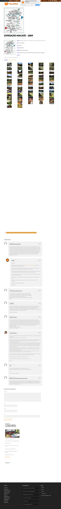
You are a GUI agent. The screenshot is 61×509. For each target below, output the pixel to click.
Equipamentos (6, 496)
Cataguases (15, 232)
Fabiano (13, 260)
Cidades (5, 493)
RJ (19, 232)
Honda (32, 494)
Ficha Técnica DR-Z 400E (31, 491)
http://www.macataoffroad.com (30, 265)
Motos (5, 500)
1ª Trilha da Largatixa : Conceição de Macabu (10, 425)
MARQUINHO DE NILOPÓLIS (15, 244)
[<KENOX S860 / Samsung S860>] (9, 87)
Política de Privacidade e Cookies (46, 495)
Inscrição (5, 502)
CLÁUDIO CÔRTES (13, 317)
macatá (8, 232)
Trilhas (18, 38)
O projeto (42, 487)
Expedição (25, 232)
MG (21, 232)
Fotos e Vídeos (22, 38)
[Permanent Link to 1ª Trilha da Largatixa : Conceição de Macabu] (12, 433)
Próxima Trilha (6, 492)
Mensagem (5, 391)
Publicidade (6, 499)
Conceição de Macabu (32, 232)
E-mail (5, 408)
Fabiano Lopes (7, 38)
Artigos (5, 489)
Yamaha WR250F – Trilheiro (26, 494)
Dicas (5, 495)
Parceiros (42, 489)
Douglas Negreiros (10, 427)
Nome (5, 403)
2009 (11, 232)
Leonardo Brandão (13, 333)
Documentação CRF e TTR (29, 504)
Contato (42, 491)
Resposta (39, 243)
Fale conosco (44, 493)
